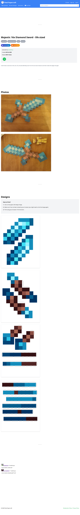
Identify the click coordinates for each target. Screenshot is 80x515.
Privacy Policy (76, 508)
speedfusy (10, 49)
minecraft (4, 41)
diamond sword (12, 41)
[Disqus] (40, 478)
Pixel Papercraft (10, 2)
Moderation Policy (67, 508)
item (18, 41)
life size (23, 41)
